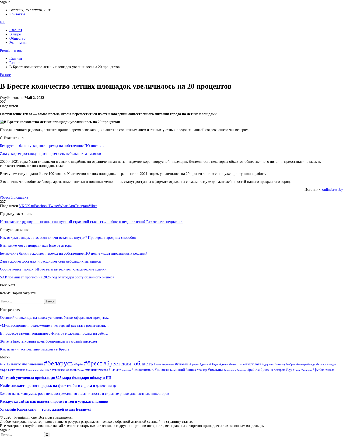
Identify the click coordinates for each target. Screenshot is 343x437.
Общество (17, 38)
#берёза (78, 364)
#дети (223, 364)
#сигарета (279, 369)
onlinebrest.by (332, 189)
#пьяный (241, 369)
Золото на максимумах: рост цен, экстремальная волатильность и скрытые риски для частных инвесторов (84, 393)
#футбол (319, 369)
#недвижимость (143, 369)
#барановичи (32, 364)
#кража (321, 364)
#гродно (194, 364)
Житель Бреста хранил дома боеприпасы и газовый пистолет (48, 341)
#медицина (32, 369)
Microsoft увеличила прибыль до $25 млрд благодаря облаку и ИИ (55, 378)
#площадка (19, 197)
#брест (5, 197)
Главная (15, 30)
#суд (289, 369)
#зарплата (253, 364)
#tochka (5, 364)
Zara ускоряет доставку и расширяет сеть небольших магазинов (50, 154)
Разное (5, 75)
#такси (297, 370)
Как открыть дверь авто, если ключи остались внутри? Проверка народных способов (68, 237)
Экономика (18, 43)
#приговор (230, 369)
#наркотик (125, 370)
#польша (215, 369)
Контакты (17, 14)
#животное (237, 364)
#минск (45, 369)
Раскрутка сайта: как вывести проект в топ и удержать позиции (54, 401)
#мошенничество (96, 369)
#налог (114, 369)
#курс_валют (7, 369)
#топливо (306, 369)
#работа (253, 369)
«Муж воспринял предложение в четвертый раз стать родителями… (54, 325)
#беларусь (58, 363)
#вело (157, 364)
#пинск (191, 369)
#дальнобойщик (209, 364)
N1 (2, 22)
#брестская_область (128, 363)
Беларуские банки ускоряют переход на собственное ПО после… (52, 146)
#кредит (331, 364)
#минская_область (64, 369)
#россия (267, 369)
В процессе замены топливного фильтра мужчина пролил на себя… (54, 333)
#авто (16, 364)
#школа (330, 369)
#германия (168, 364)
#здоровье (267, 364)
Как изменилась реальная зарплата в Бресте (34, 349)
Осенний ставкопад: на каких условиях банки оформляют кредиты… (55, 317)
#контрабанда (305, 364)
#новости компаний (170, 369)
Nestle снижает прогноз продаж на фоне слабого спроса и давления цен (59, 386)
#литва (20, 369)
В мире (15, 34)
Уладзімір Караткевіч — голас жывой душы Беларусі (45, 409)
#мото (80, 369)
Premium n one (11, 50)
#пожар (202, 369)
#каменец (279, 364)
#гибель (182, 364)
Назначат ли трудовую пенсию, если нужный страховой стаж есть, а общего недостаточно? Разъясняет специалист (91, 222)
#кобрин (290, 364)
